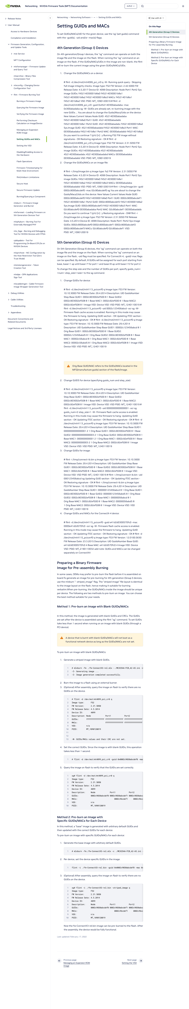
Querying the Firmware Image (30, 107)
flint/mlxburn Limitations (28, 177)
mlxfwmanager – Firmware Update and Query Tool (30, 68)
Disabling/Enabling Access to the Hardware (29, 153)
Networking (31, 6)
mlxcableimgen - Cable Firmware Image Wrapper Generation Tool (29, 285)
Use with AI (156, 18)
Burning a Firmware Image (29, 101)
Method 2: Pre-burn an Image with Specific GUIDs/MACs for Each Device (167, 60)
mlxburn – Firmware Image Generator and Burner (26, 204)
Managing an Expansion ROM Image (27, 131)
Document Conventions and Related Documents (20, 320)
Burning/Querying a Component (31, 196)
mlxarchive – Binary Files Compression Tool (25, 77)
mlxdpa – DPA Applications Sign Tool (25, 276)
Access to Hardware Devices (24, 31)
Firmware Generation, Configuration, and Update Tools (27, 46)
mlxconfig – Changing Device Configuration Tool (26, 87)
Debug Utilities (17, 293)
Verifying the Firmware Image (30, 114)
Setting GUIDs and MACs (28, 139)
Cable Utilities (17, 299)
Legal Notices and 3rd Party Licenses (25, 328)
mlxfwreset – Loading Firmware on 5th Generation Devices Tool (29, 214)
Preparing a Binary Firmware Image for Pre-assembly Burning (165, 43)
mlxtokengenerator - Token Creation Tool (26, 266)
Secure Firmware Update (28, 190)
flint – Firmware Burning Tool (27, 94)
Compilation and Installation (23, 38)
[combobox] (158, 6)
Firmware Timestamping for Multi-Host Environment (30, 169)
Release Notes (14, 18)
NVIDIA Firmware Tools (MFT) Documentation (64, 6)
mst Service (19, 53)
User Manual (13, 25)
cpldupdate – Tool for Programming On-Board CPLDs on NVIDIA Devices (29, 243)
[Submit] (142, 6)
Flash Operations (24, 161)
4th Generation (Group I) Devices (164, 32)
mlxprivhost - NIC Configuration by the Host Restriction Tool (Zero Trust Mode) (29, 255)
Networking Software (81, 17)
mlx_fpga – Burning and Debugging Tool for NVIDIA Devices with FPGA (29, 232)
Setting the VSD (24, 145)
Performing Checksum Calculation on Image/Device (29, 122)
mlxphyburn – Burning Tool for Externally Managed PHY (27, 223)
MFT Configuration (22, 60)
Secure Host (22, 183)
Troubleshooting (18, 306)
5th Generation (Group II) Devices (164, 37)
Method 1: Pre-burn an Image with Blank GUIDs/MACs (167, 51)
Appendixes (16, 312)
